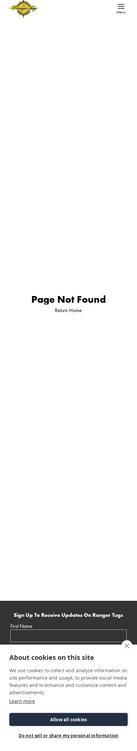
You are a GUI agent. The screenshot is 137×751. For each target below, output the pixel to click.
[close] (126, 646)
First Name (21, 626)
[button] (121, 8)
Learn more (22, 701)
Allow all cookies (68, 720)
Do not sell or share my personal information (69, 736)
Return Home (68, 310)
